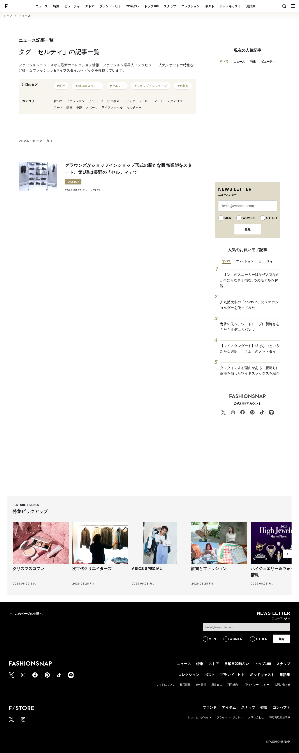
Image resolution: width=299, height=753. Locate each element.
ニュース (42, 6)
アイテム (229, 707)
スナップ (170, 6)
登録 (247, 229)
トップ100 (151, 6)
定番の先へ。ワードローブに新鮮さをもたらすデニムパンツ (250, 326)
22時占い (132, 6)
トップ (8, 15)
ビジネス (113, 101)
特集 (56, 6)
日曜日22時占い (236, 664)
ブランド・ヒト (110, 6)
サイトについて (165, 684)
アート (159, 101)
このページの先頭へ (28, 613)
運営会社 (216, 684)
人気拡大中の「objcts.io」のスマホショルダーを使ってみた (249, 305)
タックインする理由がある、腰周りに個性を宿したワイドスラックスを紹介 (250, 370)
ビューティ (72, 6)
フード (58, 107)
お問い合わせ (282, 684)
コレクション (190, 6)
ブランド (210, 707)
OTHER (271, 218)
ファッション (75, 101)
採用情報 (185, 684)
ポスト (209, 6)
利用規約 (232, 684)
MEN (227, 218)
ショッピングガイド (199, 717)
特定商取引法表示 (279, 717)
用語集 (250, 6)
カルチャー (134, 107)
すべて (58, 101)
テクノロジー (176, 101)
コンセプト (281, 707)
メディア (129, 101)
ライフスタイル (112, 107)
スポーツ (92, 107)
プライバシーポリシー (256, 684)
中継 (79, 107)
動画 (69, 107)
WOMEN (249, 218)
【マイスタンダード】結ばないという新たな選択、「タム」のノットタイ (250, 348)
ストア (89, 6)
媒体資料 (201, 684)
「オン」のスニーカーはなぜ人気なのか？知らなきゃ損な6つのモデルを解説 (250, 280)
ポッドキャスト (230, 6)
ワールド (145, 101)
